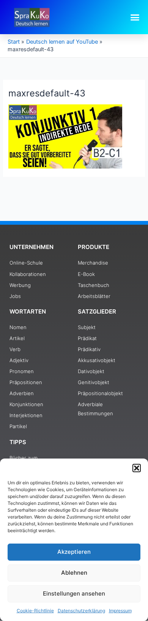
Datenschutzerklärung (81, 610)
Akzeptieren (74, 551)
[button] (136, 468)
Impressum (120, 610)
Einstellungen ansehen (74, 593)
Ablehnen (74, 572)
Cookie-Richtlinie (35, 610)
